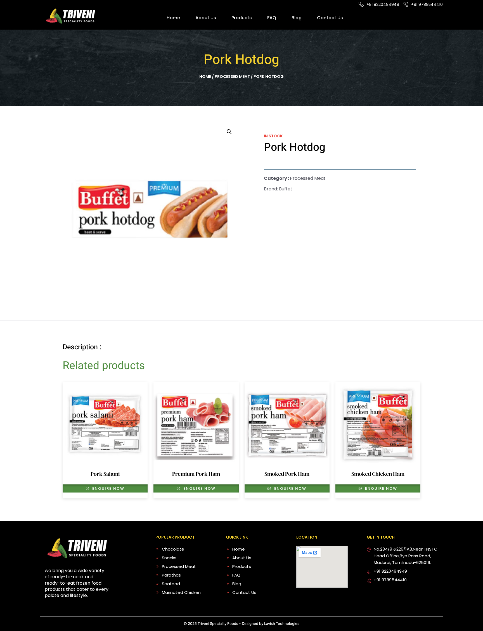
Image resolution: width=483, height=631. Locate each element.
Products (241, 18)
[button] (229, 132)
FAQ (271, 18)
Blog (297, 18)
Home (173, 18)
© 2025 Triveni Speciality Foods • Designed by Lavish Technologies (241, 623)
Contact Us (330, 18)
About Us (205, 18)
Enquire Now (107, 488)
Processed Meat (232, 76)
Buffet (285, 189)
